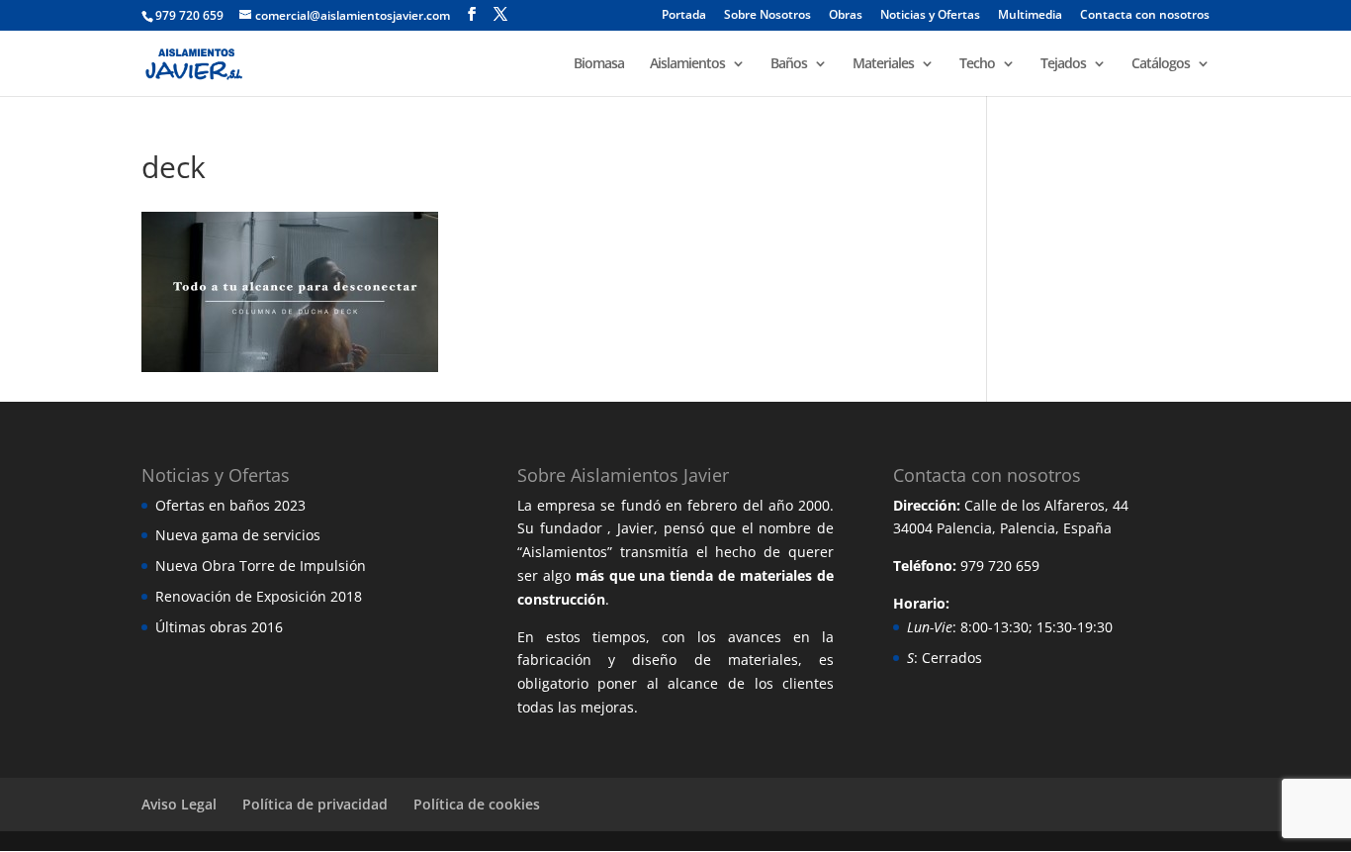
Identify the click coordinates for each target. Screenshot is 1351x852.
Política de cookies (476, 804)
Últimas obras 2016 (219, 626)
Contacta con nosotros (1145, 16)
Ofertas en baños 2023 (230, 505)
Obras (845, 16)
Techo (977, 64)
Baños (788, 64)
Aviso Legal (179, 804)
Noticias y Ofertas (930, 16)
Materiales (883, 64)
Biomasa (599, 64)
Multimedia (1030, 16)
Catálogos (1160, 64)
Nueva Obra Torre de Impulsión (260, 565)
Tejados (1063, 64)
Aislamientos (687, 64)
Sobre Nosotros (767, 16)
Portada (684, 16)
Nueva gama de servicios (237, 534)
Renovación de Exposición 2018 (258, 596)
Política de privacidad (315, 804)
